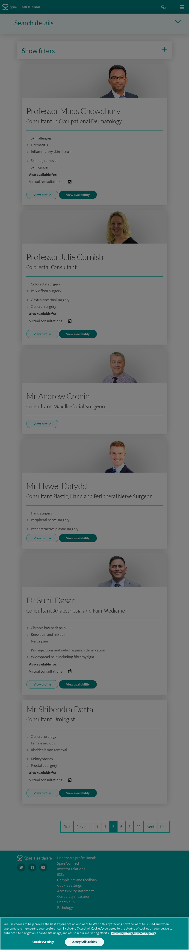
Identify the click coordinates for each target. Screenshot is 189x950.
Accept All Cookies (84, 942)
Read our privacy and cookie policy (133, 933)
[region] (94, 933)
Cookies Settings (43, 942)
